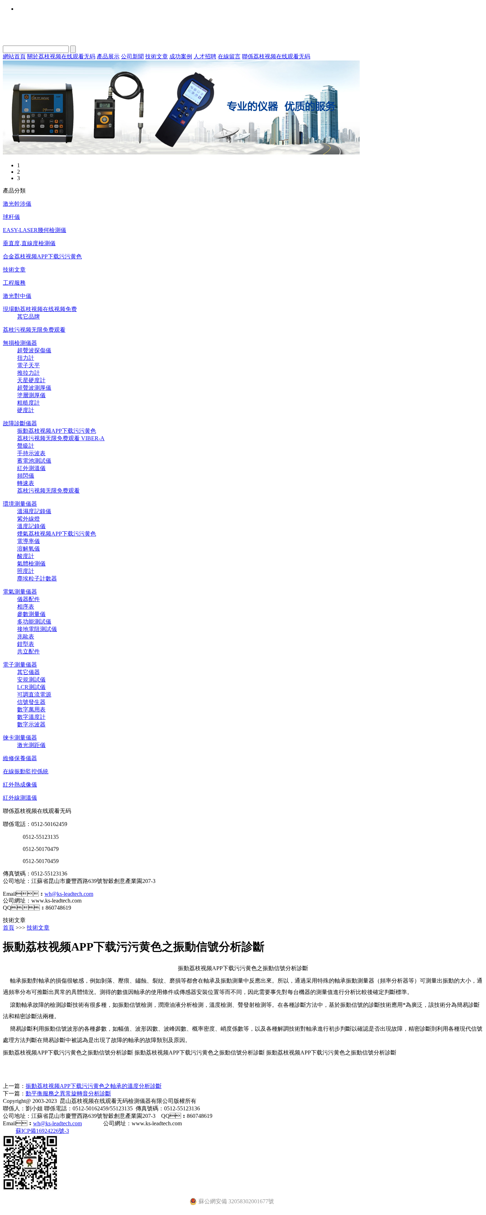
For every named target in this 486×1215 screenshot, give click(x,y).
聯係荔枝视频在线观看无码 (276, 56)
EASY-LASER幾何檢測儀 (34, 230)
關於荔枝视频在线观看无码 (61, 56)
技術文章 (156, 56)
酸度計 (25, 556)
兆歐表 (25, 636)
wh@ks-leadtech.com (68, 894)
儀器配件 (28, 599)
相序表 (25, 607)
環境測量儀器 (20, 504)
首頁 (8, 928)
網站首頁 (14, 56)
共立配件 (28, 651)
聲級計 (25, 446)
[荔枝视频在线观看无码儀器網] (181, 152)
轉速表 (25, 483)
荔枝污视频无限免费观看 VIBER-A (61, 438)
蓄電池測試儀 (34, 461)
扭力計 (25, 358)
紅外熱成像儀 (20, 785)
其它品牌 (28, 317)
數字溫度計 (31, 717)
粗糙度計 (28, 403)
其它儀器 (28, 672)
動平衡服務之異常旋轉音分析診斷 (68, 1093)
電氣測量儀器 (20, 592)
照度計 (25, 571)
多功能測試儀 (34, 622)
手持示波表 (31, 453)
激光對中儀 (17, 296)
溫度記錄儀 (31, 526)
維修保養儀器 (20, 758)
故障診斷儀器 (20, 423)
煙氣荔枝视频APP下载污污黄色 (56, 534)
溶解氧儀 (28, 549)
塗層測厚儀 (31, 395)
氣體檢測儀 (31, 564)
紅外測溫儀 (31, 468)
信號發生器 (31, 702)
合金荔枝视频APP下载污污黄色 (42, 256)
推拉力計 (28, 373)
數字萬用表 (31, 709)
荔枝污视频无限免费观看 (34, 330)
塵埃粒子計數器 (37, 578)
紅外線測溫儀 (20, 798)
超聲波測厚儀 (34, 388)
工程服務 (14, 283)
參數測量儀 (31, 614)
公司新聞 (132, 56)
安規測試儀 (31, 680)
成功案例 (180, 56)
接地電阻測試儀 (37, 629)
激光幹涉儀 (17, 204)
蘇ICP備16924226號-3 (42, 1131)
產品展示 (108, 56)
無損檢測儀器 (20, 343)
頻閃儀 (25, 476)
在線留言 (229, 56)
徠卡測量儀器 (20, 738)
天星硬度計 (31, 380)
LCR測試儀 (31, 687)
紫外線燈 (28, 519)
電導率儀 (28, 541)
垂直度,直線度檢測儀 (29, 243)
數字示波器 (31, 724)
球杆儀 (11, 217)
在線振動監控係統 (25, 771)
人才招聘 (205, 56)
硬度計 (25, 410)
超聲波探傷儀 (34, 350)
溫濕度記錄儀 (34, 511)
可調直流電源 (34, 694)
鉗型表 (25, 644)
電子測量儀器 (20, 665)
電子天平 (28, 365)
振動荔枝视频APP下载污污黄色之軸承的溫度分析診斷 (94, 1086)
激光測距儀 (31, 745)
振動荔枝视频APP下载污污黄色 (56, 431)
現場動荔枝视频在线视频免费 (40, 309)
